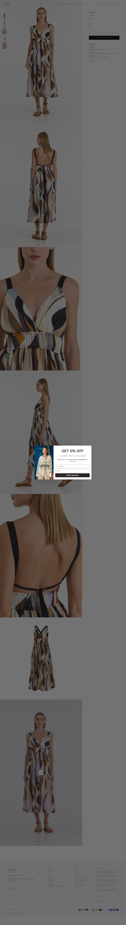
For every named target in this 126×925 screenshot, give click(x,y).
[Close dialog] (89, 447)
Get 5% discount (72, 475)
